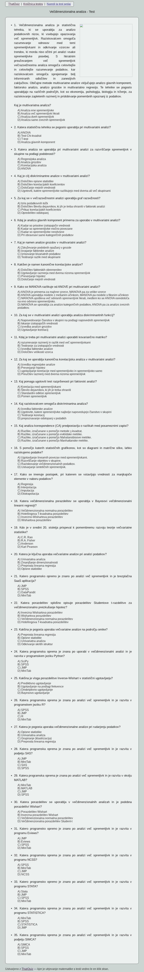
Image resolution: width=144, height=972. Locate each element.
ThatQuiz (14, 3)
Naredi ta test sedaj (59, 3)
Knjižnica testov (33, 3)
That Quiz (27, 968)
